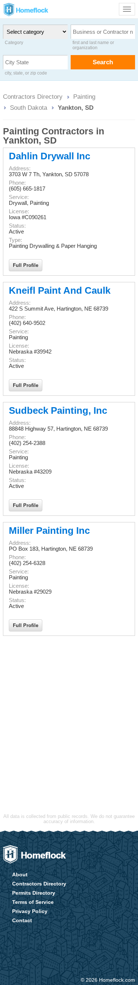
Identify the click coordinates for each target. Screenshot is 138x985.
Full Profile (25, 265)
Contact (22, 920)
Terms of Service (33, 902)
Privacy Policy (29, 911)
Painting (84, 96)
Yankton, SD (75, 107)
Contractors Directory (33, 96)
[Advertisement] (69, 712)
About (20, 874)
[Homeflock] (34, 854)
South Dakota (28, 107)
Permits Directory (33, 893)
